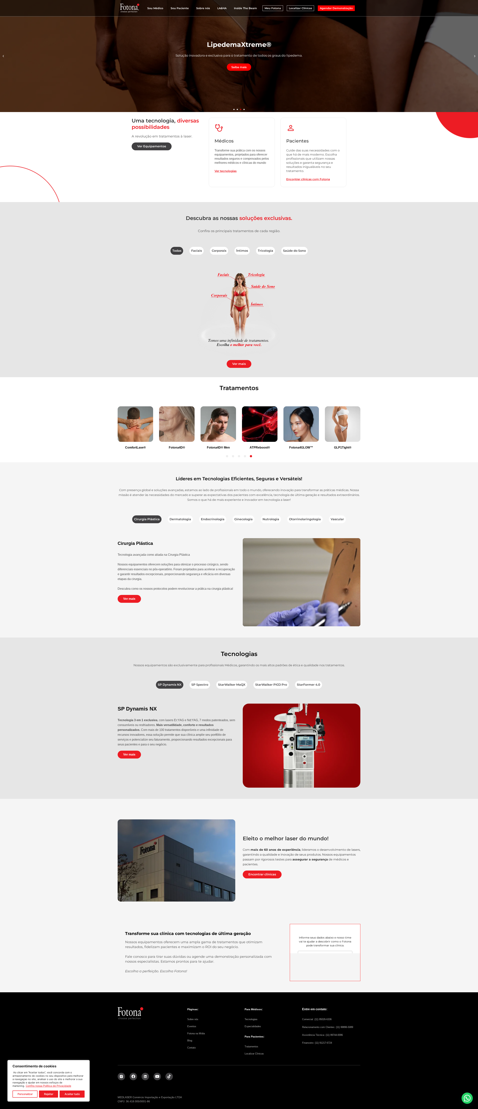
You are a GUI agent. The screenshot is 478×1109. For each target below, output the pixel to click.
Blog (189, 1040)
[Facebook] (133, 1076)
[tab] (176, 251)
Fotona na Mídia (196, 1033)
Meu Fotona (273, 8)
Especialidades (253, 1026)
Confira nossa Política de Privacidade (48, 1085)
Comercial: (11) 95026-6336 (317, 1019)
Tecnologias (251, 1019)
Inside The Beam (245, 8)
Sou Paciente (180, 8)
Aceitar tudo (72, 1094)
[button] (3, 56)
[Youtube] (157, 1076)
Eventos (191, 1026)
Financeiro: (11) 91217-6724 (317, 1042)
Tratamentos (251, 1046)
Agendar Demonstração (336, 8)
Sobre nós (203, 8)
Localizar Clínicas (300, 8)
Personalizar (25, 1094)
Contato (191, 1047)
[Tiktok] (169, 1076)
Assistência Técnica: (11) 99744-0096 (322, 1035)
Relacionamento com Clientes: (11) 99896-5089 (327, 1027)
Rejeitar (48, 1094)
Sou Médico (155, 8)
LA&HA (221, 8)
